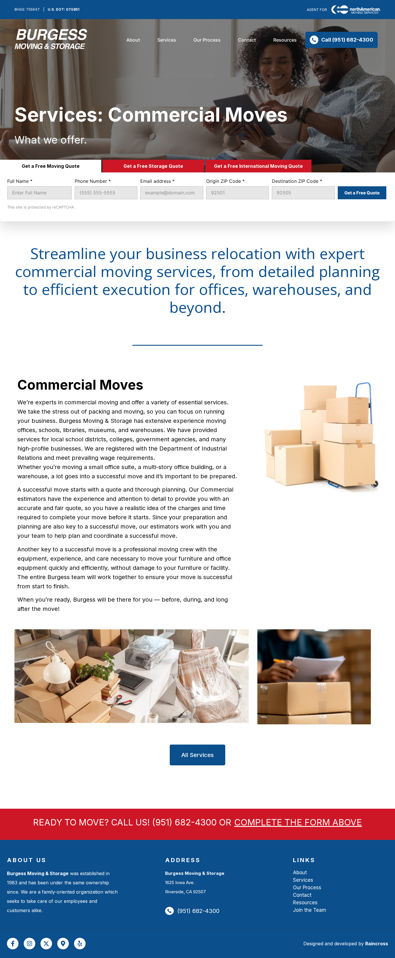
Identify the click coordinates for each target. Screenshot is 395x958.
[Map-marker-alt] (63, 943)
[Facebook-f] (13, 943)
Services (303, 880)
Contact (302, 895)
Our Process (307, 887)
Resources (305, 902)
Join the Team (309, 910)
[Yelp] (80, 943)
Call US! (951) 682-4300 (164, 822)
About (300, 872)
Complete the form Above (298, 822)
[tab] (50, 166)
